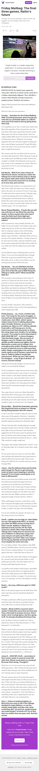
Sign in (35, 2)
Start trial (19, 740)
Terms (24, 758)
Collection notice (32, 758)
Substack (10, 767)
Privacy (19, 758)
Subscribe (28, 2)
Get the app (28, 762)
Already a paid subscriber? (19, 745)
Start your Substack (15, 762)
